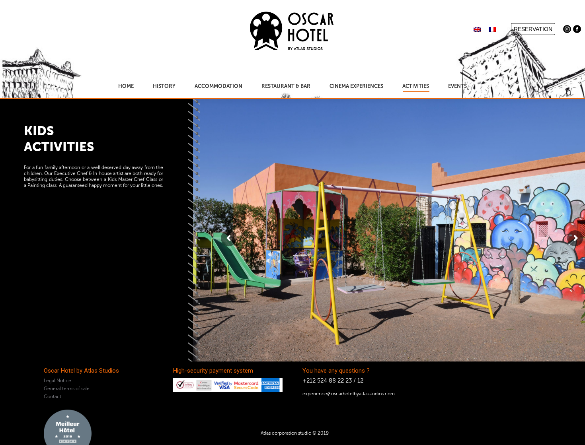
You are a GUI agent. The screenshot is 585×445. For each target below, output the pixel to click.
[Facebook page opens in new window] (577, 29)
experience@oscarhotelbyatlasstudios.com (348, 393)
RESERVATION (533, 29)
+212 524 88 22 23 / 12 (332, 380)
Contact (52, 396)
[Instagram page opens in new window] (567, 29)
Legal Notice (57, 380)
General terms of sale (67, 388)
